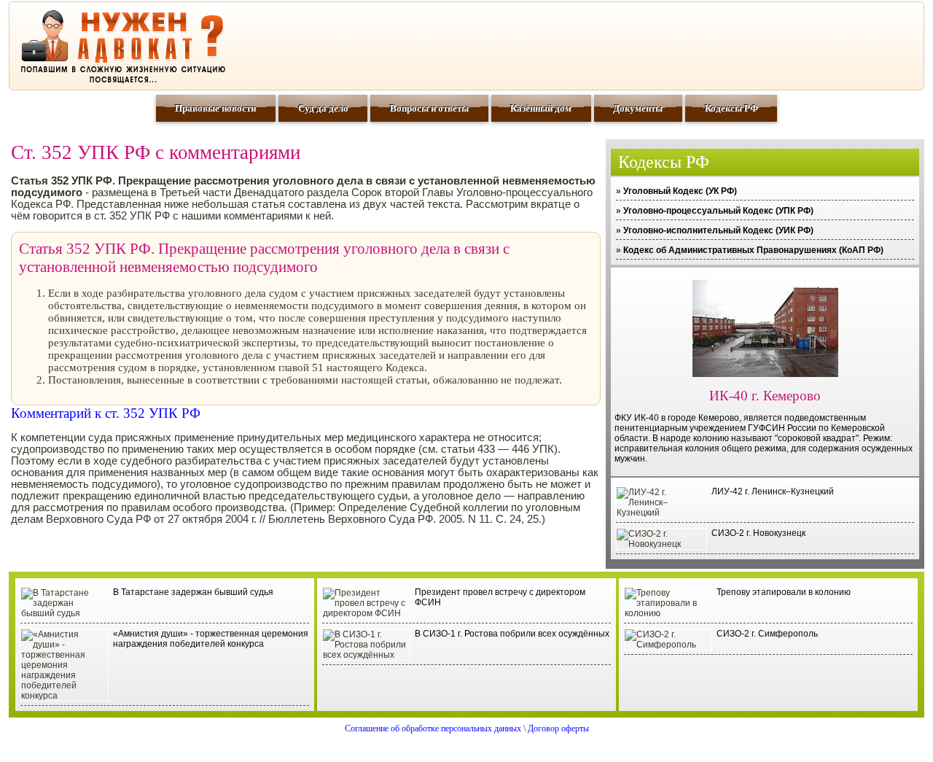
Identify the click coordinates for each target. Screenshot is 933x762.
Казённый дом (540, 108)
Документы (638, 108)
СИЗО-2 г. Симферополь (767, 634)
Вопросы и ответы (429, 108)
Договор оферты (558, 728)
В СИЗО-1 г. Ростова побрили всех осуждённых (512, 634)
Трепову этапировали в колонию (784, 592)
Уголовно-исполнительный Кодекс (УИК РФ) (718, 230)
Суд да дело (323, 108)
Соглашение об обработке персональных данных (433, 728)
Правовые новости (215, 108)
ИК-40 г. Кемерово (765, 395)
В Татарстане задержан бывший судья (193, 592)
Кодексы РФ (731, 108)
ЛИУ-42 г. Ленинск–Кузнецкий (772, 491)
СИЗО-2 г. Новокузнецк (758, 533)
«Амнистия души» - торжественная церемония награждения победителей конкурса (210, 639)
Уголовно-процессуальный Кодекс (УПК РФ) (718, 211)
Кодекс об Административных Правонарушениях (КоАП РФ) (753, 250)
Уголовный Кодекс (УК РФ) (680, 191)
